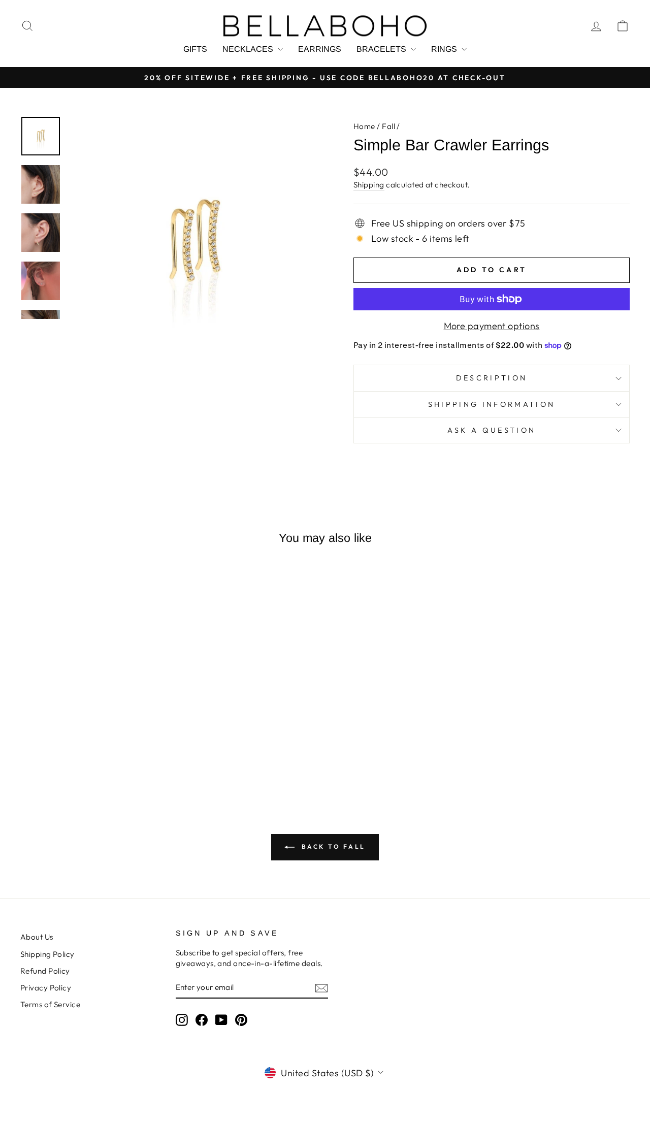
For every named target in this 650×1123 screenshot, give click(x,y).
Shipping (368, 184)
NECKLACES (248, 49)
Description (492, 377)
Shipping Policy (47, 954)
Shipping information (491, 404)
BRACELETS (382, 49)
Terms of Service (50, 1004)
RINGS (445, 49)
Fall (388, 126)
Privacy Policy (45, 987)
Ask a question (491, 430)
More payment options (492, 326)
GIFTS (195, 49)
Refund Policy (45, 971)
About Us (36, 937)
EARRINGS (319, 49)
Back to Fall (332, 846)
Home (364, 126)
